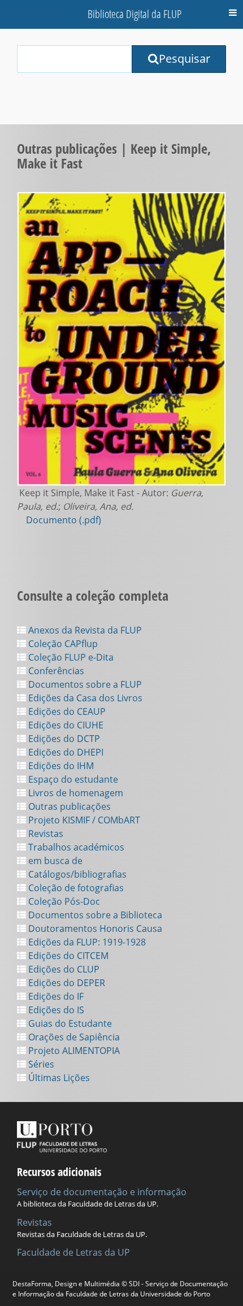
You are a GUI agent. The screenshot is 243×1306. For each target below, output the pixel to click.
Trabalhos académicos (75, 847)
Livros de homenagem (74, 793)
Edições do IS (55, 1010)
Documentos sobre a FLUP (84, 684)
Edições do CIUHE (64, 725)
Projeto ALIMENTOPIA (73, 1050)
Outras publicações (68, 806)
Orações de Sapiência (73, 1037)
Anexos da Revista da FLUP (84, 630)
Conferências (55, 671)
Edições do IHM (60, 766)
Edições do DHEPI (64, 752)
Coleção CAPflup (62, 643)
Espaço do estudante (72, 779)
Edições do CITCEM (67, 955)
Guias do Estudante (69, 1023)
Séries (40, 1064)
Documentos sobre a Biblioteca (94, 915)
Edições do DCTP (63, 738)
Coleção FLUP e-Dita (70, 657)
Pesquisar (184, 58)
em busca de (54, 860)
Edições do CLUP (62, 969)
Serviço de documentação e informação (101, 1192)
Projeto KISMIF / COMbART (83, 820)
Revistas (44, 833)
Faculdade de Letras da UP (73, 1252)
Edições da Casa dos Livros (84, 698)
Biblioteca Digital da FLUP (134, 13)
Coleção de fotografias (75, 888)
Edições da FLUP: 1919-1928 (86, 942)
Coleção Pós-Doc (63, 901)
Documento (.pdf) (63, 520)
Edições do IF (55, 996)
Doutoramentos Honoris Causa (94, 928)
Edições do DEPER (65, 983)
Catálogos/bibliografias (76, 874)
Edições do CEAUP (66, 711)
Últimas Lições (58, 1077)
